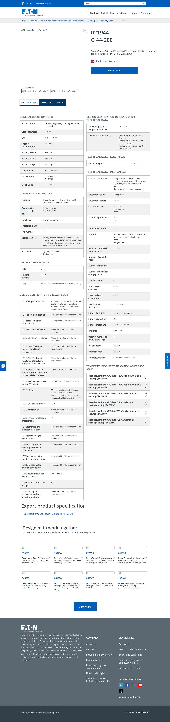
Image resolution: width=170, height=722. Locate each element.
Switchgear (92, 21)
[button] (167, 361)
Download (29, 87)
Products (33, 21)
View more (85, 606)
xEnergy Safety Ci (108, 21)
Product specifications (106, 61)
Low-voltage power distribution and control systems (63, 21)
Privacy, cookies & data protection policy (40, 712)
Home (23, 21)
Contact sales (114, 70)
